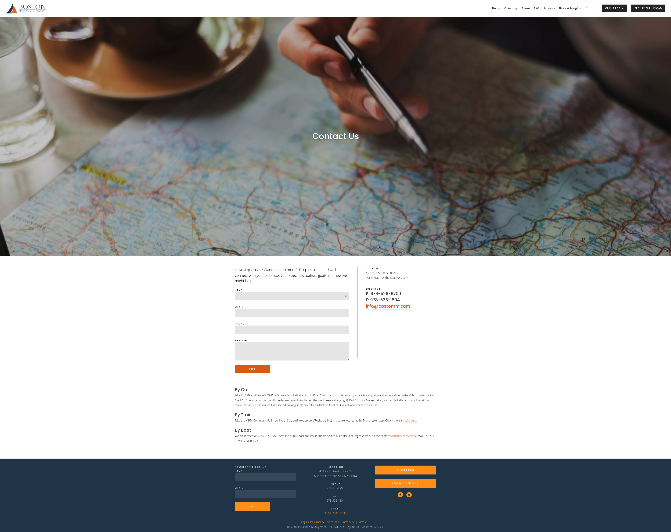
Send (252, 368)
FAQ (536, 8)
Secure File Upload (648, 8)
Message (241, 340)
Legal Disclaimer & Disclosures (320, 522)
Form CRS (364, 522)
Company (511, 8)
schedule (410, 420)
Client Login (614, 8)
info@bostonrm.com (388, 306)
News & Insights (570, 8)
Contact (591, 8)
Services (549, 8)
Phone (239, 323)
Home (496, 8)
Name (239, 290)
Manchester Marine (402, 436)
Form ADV (348, 522)
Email (239, 306)
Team (526, 8)
